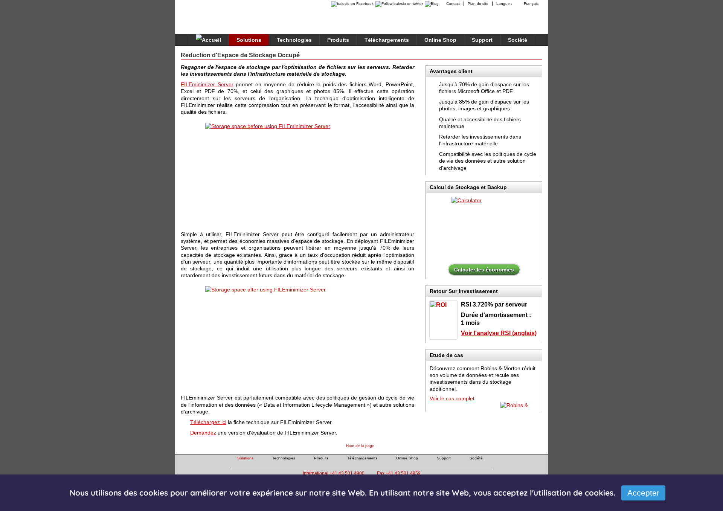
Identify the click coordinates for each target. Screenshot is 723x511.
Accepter (643, 492)
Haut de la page (360, 446)
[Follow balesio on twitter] (398, 4)
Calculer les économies (484, 270)
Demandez (203, 433)
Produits (338, 40)
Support (482, 40)
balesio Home (213, 13)
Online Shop (440, 40)
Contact (453, 4)
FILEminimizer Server (207, 84)
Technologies (294, 40)
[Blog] (432, 4)
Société (517, 40)
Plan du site (478, 4)
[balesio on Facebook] (350, 4)
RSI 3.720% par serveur (494, 304)
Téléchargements (387, 40)
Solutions (248, 40)
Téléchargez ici (208, 422)
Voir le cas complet (452, 398)
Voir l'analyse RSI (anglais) (499, 333)
